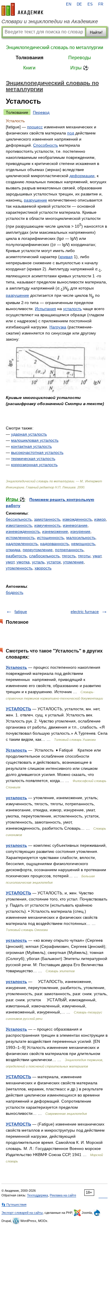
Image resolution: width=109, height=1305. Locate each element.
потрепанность (69, 549)
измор (100, 519)
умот (10, 562)
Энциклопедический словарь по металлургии (54, 47)
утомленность (19, 568)
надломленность (22, 543)
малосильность (80, 537)
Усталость (16, 667)
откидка (13, 549)
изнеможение (55, 531)
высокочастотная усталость (37, 452)
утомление (73, 562)
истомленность (20, 537)
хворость (43, 568)
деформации (81, 175)
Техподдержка (37, 1195)
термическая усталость (33, 458)
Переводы (79, 57)
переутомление (38, 549)
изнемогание (75, 525)
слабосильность (44, 555)
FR (100, 4)
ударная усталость (29, 434)
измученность (47, 525)
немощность (83, 543)
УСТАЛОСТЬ (18, 709)
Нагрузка (57, 327)
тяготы (84, 555)
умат (97, 555)
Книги (29, 67)
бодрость (14, 592)
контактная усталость (31, 446)
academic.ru (22, 9)
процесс (35, 127)
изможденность (77, 519)
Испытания (45, 308)
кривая (66, 256)
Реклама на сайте (63, 1195)
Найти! (96, 32)
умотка (23, 562)
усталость (72, 308)
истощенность (50, 537)
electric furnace (85, 611)
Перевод (41, 112)
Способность (45, 145)
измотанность (19, 525)
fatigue (21, 611)
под (70, 133)
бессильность (19, 519)
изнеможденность (23, 531)
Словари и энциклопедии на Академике (49, 21)
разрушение (35, 200)
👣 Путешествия (13, 1204)
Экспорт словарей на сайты (22, 1212)
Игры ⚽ (79, 67)
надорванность (54, 543)
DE (79, 4)
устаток (54, 562)
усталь (38, 562)
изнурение (80, 531)
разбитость (16, 555)
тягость (69, 555)
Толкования (29, 57)
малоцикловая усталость (34, 440)
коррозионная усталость (34, 464)
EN (68, 4)
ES (90, 4)
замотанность (47, 519)
